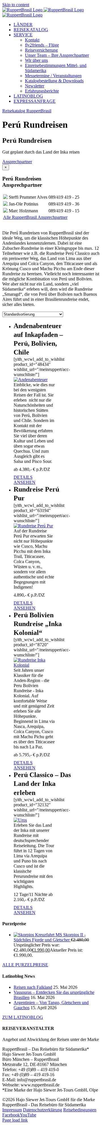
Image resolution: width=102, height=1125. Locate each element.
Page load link (15, 1120)
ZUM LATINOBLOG (22, 1017)
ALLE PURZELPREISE (25, 964)
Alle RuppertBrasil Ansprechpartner (35, 217)
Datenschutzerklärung (42, 1109)
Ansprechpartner (17, 161)
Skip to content (15, 4)
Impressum (12, 1109)
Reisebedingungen (79, 1109)
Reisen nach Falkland (33, 987)
